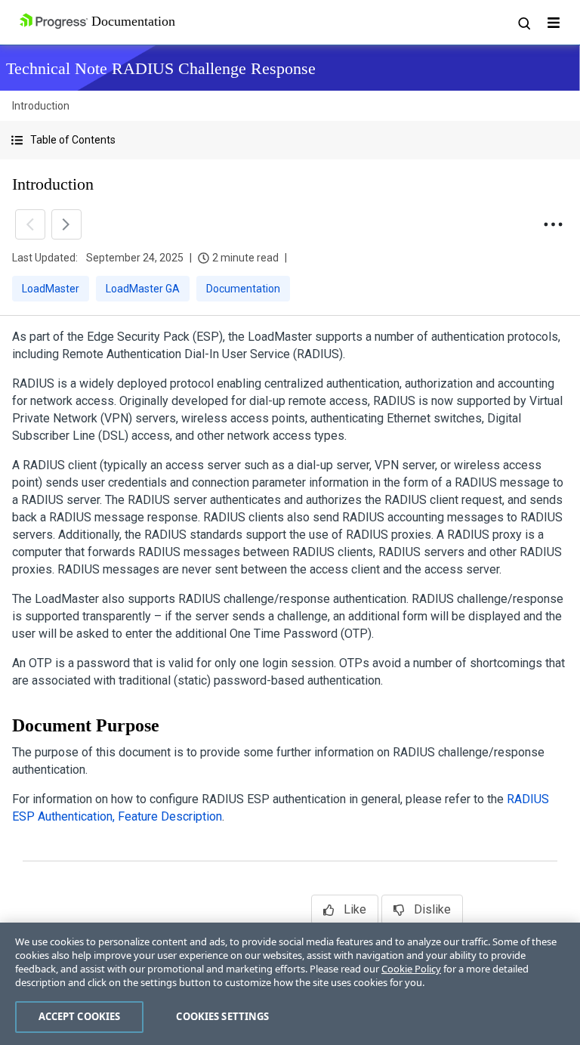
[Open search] (523, 22)
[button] (290, 140)
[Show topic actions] (553, 224)
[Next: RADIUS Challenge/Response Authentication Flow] (66, 224)
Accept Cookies (80, 1016)
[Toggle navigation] (553, 22)
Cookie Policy (411, 968)
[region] (290, 984)
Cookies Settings (222, 1016)
